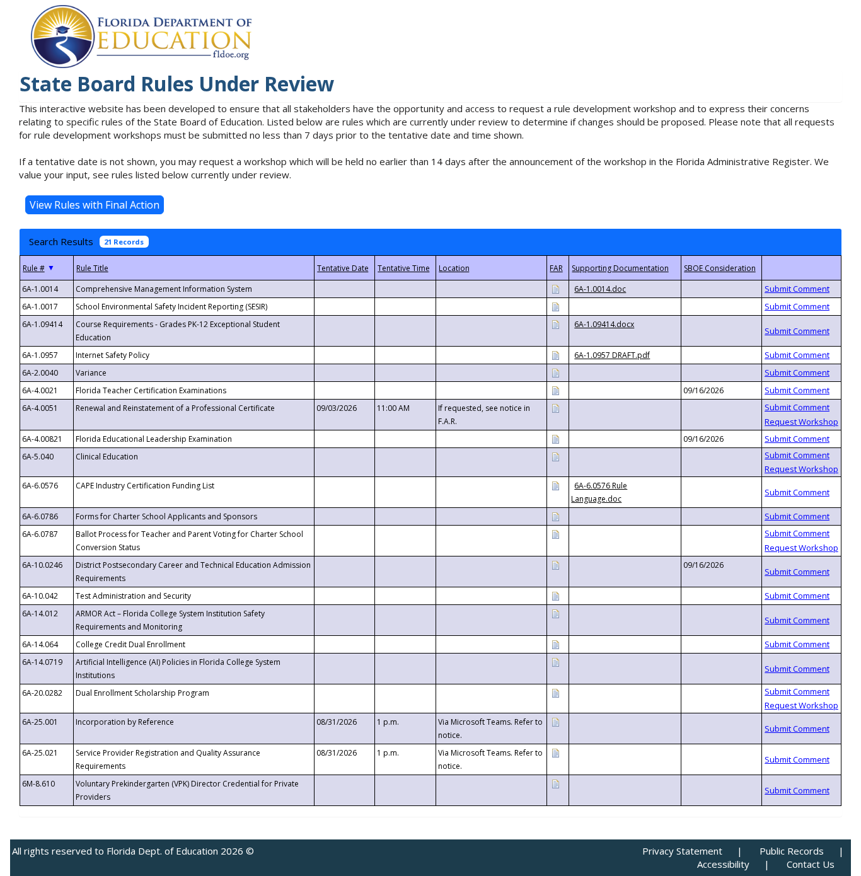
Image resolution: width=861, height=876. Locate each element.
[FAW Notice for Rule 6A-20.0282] (555, 692)
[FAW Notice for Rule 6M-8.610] (555, 783)
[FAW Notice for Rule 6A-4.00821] (555, 438)
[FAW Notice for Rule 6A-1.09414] (555, 323)
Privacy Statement (682, 850)
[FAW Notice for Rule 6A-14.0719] (555, 661)
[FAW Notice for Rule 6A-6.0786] (555, 515)
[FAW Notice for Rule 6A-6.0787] (555, 533)
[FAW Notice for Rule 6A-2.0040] (555, 372)
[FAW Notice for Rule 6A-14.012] (555, 613)
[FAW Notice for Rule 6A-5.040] (555, 456)
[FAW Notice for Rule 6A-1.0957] (555, 354)
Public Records (792, 850)
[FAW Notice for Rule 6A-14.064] (555, 643)
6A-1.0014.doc (600, 289)
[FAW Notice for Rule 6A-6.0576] (555, 485)
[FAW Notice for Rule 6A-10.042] (555, 595)
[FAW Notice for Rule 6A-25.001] (555, 721)
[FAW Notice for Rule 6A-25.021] (555, 752)
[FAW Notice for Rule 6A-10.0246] (555, 564)
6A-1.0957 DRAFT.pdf (612, 355)
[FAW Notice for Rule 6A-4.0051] (555, 407)
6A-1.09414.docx (604, 324)
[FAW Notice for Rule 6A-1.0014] (555, 288)
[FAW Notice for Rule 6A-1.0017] (555, 306)
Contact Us (811, 864)
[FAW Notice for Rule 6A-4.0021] (555, 389)
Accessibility (723, 864)
